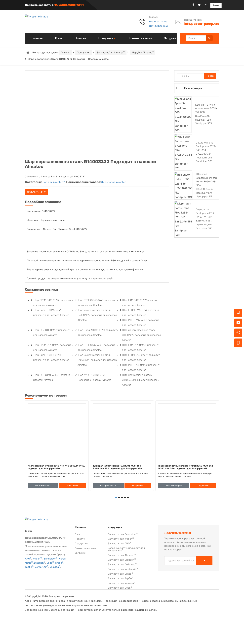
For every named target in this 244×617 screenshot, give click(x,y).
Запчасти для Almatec (111, 52)
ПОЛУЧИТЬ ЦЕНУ (36, 192)
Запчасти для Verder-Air (123, 569)
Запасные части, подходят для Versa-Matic (126, 549)
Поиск (210, 75)
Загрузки (170, 38)
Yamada (55, 566)
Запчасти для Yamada (121, 583)
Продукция (105, 38)
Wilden (37, 558)
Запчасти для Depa (120, 588)
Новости (80, 38)
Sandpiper (50, 558)
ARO (28, 558)
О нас (58, 38)
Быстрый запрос (43, 485)
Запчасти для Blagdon (122, 560)
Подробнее (72, 485)
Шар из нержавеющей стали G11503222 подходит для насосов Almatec (141, 335)
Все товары (193, 88)
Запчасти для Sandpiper (123, 534)
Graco (59, 562)
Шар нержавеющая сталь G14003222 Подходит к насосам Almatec (140, 379)
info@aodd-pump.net (201, 24)
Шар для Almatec (142, 52)
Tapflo (29, 566)
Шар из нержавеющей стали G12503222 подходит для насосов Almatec (97, 359)
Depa (50, 562)
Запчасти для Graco (120, 574)
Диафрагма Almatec (113, 182)
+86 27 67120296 (158, 21)
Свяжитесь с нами (139, 38)
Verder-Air (41, 566)
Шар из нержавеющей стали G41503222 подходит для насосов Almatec (97, 315)
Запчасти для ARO (119, 543)
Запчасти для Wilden (121, 539)
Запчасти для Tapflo (120, 578)
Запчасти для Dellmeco (122, 564)
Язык (215, 5)
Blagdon (39, 562)
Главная (37, 38)
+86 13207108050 (158, 26)
